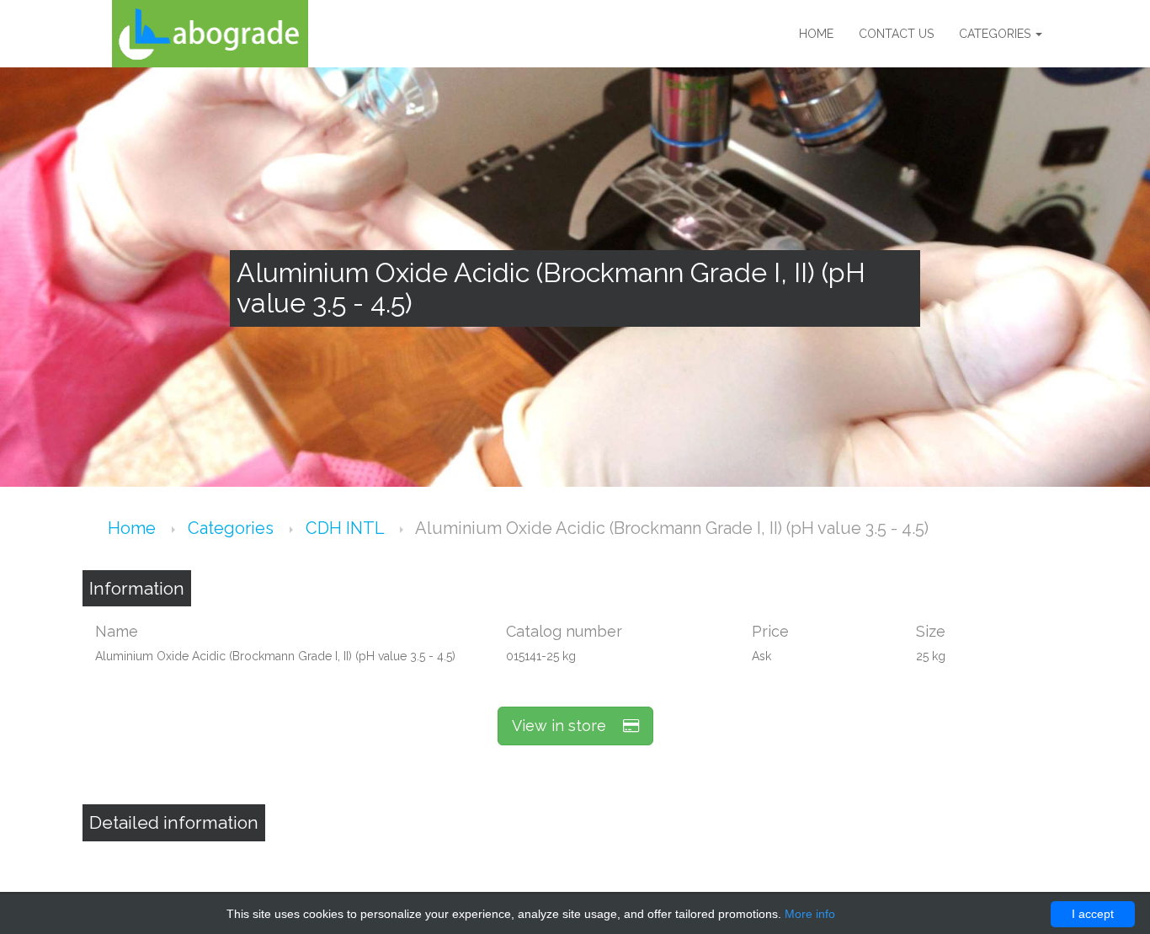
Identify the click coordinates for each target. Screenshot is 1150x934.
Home (816, 33)
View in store (567, 725)
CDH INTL (347, 528)
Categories (996, 33)
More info (810, 914)
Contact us (896, 33)
